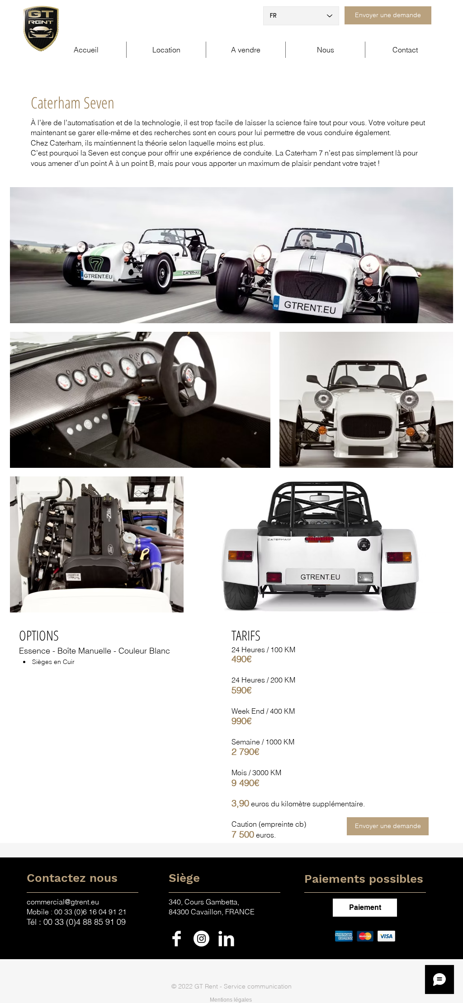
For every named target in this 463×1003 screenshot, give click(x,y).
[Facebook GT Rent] (176, 938)
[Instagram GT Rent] (201, 938)
